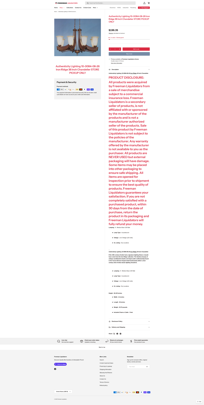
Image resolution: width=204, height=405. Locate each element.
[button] (149, 3)
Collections (70, 8)
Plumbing (133, 8)
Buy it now (129, 53)
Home (56, 8)
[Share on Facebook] (117, 333)
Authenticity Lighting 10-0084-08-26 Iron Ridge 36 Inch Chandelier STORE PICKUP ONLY (67, 11)
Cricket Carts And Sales (106, 363)
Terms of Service (104, 382)
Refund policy (103, 385)
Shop (61, 8)
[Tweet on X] (114, 333)
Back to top (102, 347)
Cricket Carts (87, 8)
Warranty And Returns (106, 372)
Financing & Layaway (106, 366)
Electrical (112, 8)
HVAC (119, 8)
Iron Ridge (133, 251)
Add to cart (136, 49)
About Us (102, 376)
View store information (116, 63)
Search (102, 360)
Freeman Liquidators (62, 399)
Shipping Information (105, 369)
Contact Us (78, 8)
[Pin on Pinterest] (120, 333)
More (94, 8)
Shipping (111, 33)
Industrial (125, 8)
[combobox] (110, 3)
